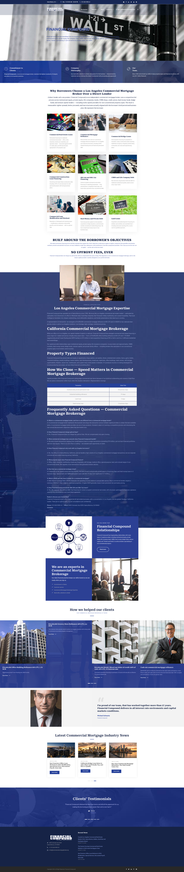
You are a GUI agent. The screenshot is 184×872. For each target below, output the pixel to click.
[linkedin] (128, 2)
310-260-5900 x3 (85, 2)
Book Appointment (56, 47)
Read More (5, 675)
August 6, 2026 (54, 761)
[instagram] (136, 2)
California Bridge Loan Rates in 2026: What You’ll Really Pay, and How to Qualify (123, 765)
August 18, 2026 (82, 843)
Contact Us (109, 9)
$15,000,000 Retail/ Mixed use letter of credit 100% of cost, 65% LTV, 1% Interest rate (115, 668)
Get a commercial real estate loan (126, 9)
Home (76, 9)
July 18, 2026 (115, 761)
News (102, 9)
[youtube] (133, 2)
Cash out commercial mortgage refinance (157, 667)
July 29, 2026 (84, 761)
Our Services (84, 9)
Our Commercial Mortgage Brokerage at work (92, 613)
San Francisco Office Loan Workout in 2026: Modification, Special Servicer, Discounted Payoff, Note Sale (91, 766)
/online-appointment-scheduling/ (64, 507)
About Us (94, 9)
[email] (123, 2)
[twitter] (131, 2)
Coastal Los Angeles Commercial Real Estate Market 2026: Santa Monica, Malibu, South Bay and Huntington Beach (92, 839)
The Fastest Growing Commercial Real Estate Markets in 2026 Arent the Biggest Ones (61, 765)
